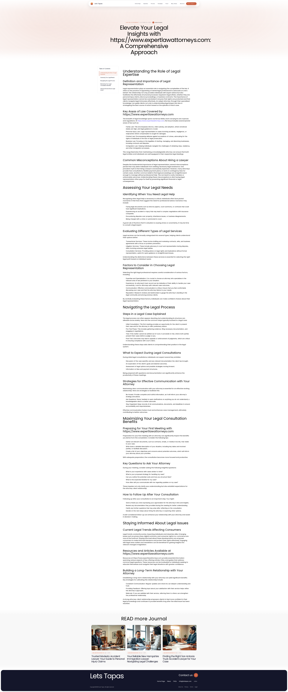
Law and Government (132, 22)
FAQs (175, 681)
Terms (191, 687)
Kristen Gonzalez (158, 22)
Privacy (186, 687)
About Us (180, 687)
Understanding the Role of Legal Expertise (108, 73)
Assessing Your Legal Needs (107, 77)
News (169, 681)
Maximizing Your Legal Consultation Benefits (105, 84)
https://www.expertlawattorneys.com (151, 121)
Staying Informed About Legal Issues (107, 89)
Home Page (161, 681)
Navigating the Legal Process (107, 80)
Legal (196, 687)
